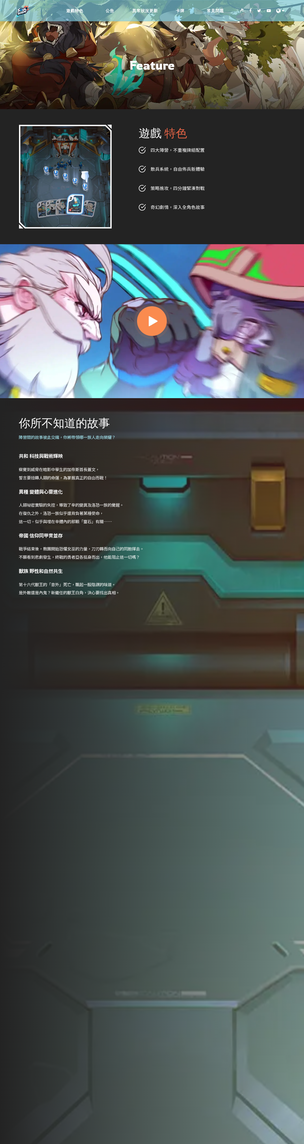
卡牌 (180, 10)
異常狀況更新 (145, 10)
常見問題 (215, 10)
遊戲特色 (74, 10)
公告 (110, 10)
